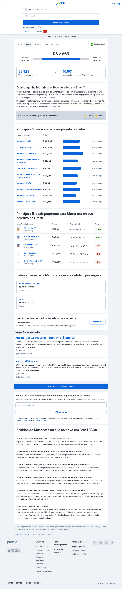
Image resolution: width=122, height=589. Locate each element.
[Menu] (3, 3)
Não (98, 115)
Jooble (112, 583)
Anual (20, 44)
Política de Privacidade (24, 421)
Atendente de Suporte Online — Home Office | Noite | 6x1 (45, 338)
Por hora (54, 44)
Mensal (28, 44)
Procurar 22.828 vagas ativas (61, 386)
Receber (63, 412)
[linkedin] (112, 542)
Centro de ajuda (42, 567)
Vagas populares (78, 546)
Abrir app (116, 3)
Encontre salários (79, 550)
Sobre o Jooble (42, 546)
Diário (46, 44)
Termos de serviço (14, 583)
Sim (87, 115)
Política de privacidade (34, 583)
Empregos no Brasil (44, 571)
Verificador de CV (79, 554)
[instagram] (100, 542)
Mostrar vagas (97, 141)
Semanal (37, 44)
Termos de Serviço (41, 421)
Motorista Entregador (26, 361)
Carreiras (39, 564)
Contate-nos (98, 321)
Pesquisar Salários (61, 22)
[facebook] (94, 542)
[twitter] (106, 542)
